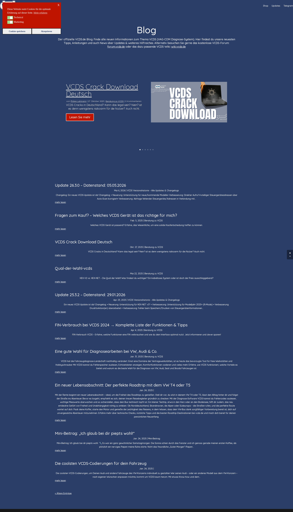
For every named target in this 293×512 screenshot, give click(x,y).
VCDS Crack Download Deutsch (102, 90)
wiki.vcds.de (178, 46)
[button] (10, 17)
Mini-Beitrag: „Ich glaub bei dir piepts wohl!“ (95, 433)
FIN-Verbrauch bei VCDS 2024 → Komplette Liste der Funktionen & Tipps (121, 324)
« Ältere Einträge (63, 493)
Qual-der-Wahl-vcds (73, 268)
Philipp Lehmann (78, 101)
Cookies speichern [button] (17, 31)
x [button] (59, 4)
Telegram (288, 5)
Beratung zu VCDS (115, 101)
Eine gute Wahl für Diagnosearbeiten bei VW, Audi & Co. (106, 351)
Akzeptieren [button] (46, 31)
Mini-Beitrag (154, 438)
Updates (276, 5)
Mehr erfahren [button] (40, 12)
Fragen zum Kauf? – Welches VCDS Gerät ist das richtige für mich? (116, 215)
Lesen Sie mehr (79, 117)
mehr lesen (60, 202)
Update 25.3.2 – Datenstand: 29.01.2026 (90, 294)
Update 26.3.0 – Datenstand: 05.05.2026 (90, 185)
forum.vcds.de (116, 46)
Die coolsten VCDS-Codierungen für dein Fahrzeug (100, 463)
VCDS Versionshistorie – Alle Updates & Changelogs (153, 190)
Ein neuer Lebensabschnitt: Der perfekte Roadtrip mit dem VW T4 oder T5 (122, 385)
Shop (265, 5)
